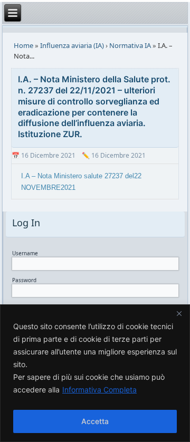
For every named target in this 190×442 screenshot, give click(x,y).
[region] (95, 373)
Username (25, 253)
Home (23, 45)
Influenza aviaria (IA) (72, 45)
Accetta (95, 421)
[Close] (179, 313)
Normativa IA (130, 45)
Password (24, 280)
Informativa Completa (99, 389)
